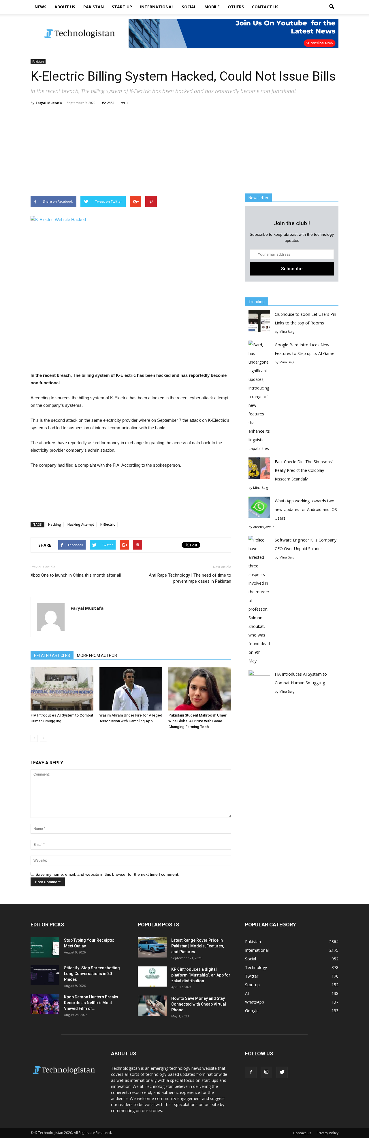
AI (247, 993)
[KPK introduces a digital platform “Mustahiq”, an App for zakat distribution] (152, 976)
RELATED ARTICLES (52, 655)
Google (252, 1010)
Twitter (251, 976)
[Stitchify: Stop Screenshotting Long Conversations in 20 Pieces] (45, 975)
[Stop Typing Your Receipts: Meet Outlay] (45, 947)
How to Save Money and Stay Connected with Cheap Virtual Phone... (198, 1004)
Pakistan (93, 7)
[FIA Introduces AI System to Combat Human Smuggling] (62, 688)
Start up (122, 7)
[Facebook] (251, 1072)
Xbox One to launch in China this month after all (76, 575)
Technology (256, 967)
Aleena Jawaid (263, 527)
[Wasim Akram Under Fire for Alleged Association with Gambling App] (130, 688)
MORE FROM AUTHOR (97, 655)
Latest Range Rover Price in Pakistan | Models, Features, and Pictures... (197, 946)
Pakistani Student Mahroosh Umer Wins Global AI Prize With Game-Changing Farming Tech (197, 721)
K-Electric (107, 524)
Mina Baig (286, 331)
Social (189, 7)
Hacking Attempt (80, 524)
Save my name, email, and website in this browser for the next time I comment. (107, 874)
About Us (64, 7)
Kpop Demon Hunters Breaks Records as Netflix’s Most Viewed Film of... (91, 1003)
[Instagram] (266, 1072)
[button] (331, 7)
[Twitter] (282, 1072)
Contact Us (265, 7)
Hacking (54, 524)
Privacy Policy (327, 1133)
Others (236, 7)
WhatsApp (254, 1002)
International (157, 7)
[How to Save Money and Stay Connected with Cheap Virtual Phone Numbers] (152, 1005)
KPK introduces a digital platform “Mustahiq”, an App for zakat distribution (200, 975)
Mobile (212, 7)
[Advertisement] (184, 150)
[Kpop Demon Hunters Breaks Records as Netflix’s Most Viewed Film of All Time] (45, 1004)
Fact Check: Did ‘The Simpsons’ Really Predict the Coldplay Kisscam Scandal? (303, 470)
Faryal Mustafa (49, 102)
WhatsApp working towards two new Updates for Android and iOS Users (306, 509)
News (40, 7)
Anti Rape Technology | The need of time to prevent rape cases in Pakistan (190, 578)
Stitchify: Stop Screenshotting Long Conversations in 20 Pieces (92, 974)
